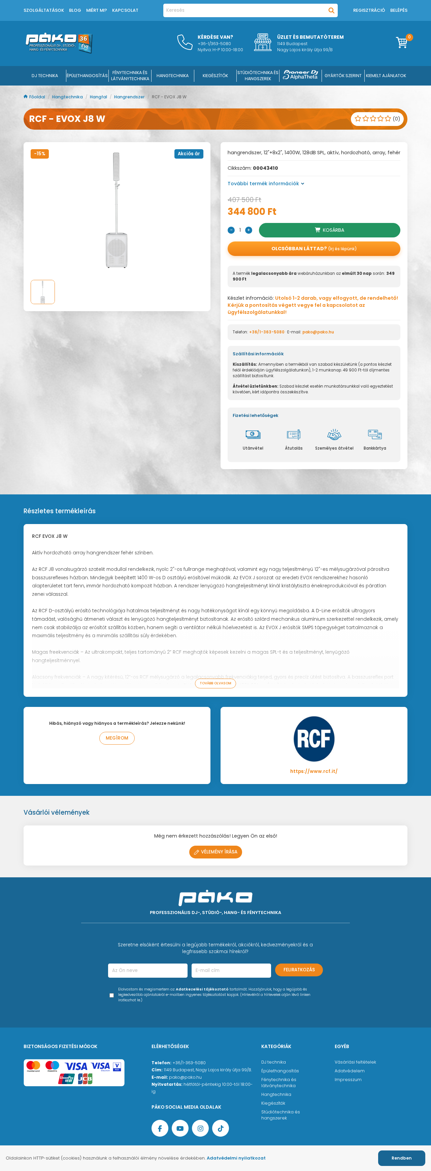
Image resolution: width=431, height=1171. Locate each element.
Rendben (402, 1158)
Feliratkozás (299, 970)
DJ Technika (45, 75)
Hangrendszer (130, 97)
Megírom (117, 738)
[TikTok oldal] (220, 1128)
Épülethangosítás (280, 1071)
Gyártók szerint (343, 75)
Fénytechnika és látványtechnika (278, 1082)
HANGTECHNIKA (173, 75)
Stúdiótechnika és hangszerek (280, 1115)
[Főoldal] (59, 51)
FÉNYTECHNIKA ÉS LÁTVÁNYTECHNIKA (130, 76)
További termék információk (263, 183)
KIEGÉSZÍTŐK (215, 75)
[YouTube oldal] (180, 1128)
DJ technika (273, 1062)
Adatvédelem (350, 1071)
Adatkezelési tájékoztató (202, 989)
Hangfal (99, 97)
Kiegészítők (273, 1103)
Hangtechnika (68, 97)
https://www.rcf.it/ (314, 771)
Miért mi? (96, 10)
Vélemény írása (219, 852)
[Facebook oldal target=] (160, 1128)
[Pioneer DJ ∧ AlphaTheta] (300, 76)
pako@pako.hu (318, 332)
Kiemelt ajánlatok (386, 75)
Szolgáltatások (44, 10)
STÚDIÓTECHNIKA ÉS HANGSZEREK (257, 76)
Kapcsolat (125, 10)
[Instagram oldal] (200, 1128)
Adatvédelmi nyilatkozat (236, 1158)
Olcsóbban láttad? (314, 248)
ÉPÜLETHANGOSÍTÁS (87, 75)
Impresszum (348, 1079)
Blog (75, 10)
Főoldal (37, 97)
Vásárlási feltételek (355, 1062)
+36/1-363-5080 (267, 332)
